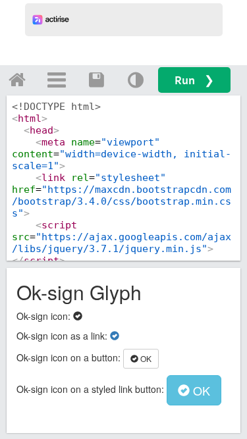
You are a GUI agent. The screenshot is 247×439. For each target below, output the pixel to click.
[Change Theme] (136, 79)
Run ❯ (194, 80)
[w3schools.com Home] (17, 79)
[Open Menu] (57, 79)
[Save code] (96, 79)
